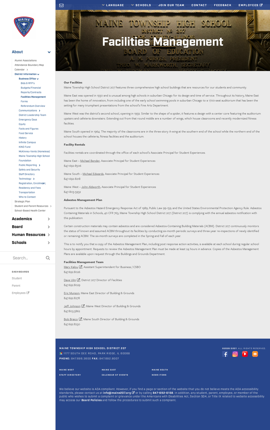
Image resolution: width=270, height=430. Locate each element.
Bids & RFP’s (28, 83)
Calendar (20, 69)
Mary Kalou (71, 267)
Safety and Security (29, 169)
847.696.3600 (80, 358)
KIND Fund (24, 147)
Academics (22, 219)
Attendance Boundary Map (29, 65)
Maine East (109, 369)
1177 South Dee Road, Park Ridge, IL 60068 (97, 353)
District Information (26, 74)
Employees (18, 293)
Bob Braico (71, 319)
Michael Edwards (93, 173)
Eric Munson (71, 293)
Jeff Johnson (72, 306)
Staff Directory (27, 174)
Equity (22, 124)
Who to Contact (27, 197)
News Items (159, 375)
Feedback (222, 5)
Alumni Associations (26, 60)
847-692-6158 (163, 393)
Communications (28, 110)
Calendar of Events (115, 375)
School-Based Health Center (30, 210)
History (22, 137)
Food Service (26, 133)
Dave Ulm (70, 280)
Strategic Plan (22, 201)
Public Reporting (28, 165)
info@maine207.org (117, 393)
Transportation (27, 192)
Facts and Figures (28, 128)
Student (17, 278)
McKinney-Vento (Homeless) (34, 151)
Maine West (66, 369)
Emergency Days (28, 119)
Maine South (160, 369)
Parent (16, 286)
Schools (19, 243)
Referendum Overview (33, 106)
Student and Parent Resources (31, 206)
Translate (114, 14)
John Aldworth (90, 187)
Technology (25, 178)
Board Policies (91, 400)
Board (17, 227)
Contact (199, 5)
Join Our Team (172, 5)
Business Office (27, 78)
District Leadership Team (32, 115)
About (17, 52)
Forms (24, 101)
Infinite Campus (27, 142)
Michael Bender (90, 160)
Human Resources (28, 235)
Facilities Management (33, 97)
